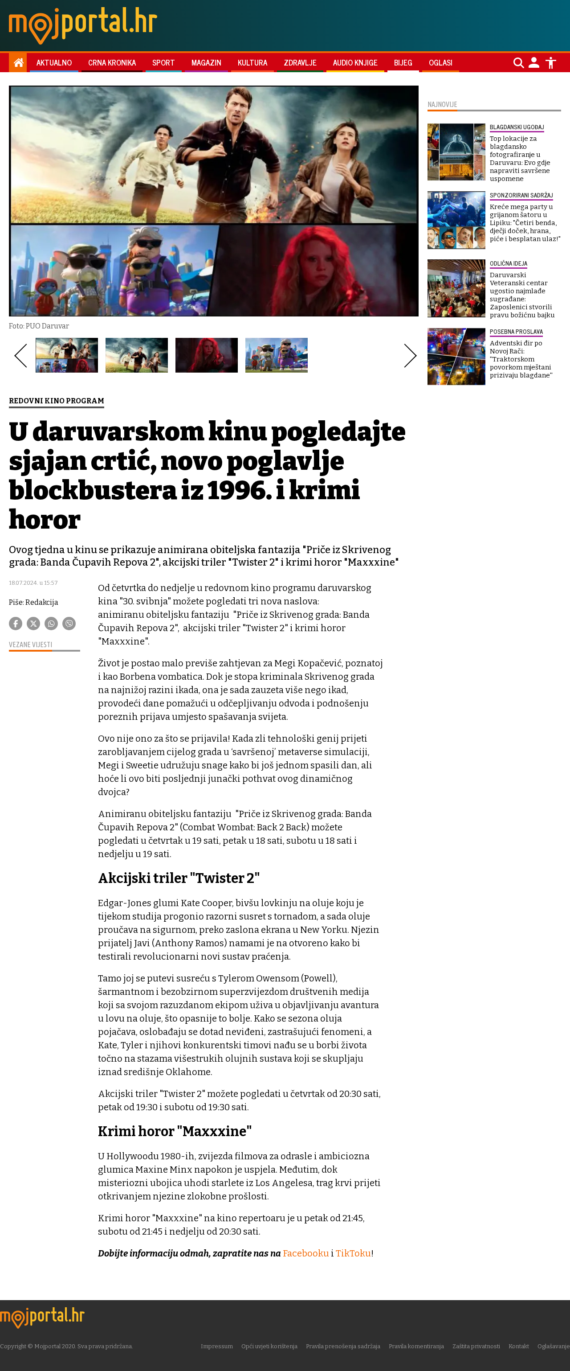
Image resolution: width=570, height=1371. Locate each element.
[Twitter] (33, 623)
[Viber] (69, 623)
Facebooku (306, 1253)
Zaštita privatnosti (476, 1346)
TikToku (353, 1253)
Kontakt (519, 1346)
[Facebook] (15, 623)
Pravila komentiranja (416, 1346)
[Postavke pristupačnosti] (551, 63)
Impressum (217, 1346)
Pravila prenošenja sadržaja (343, 1346)
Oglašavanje (553, 1346)
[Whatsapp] (51, 623)
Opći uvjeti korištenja (269, 1346)
